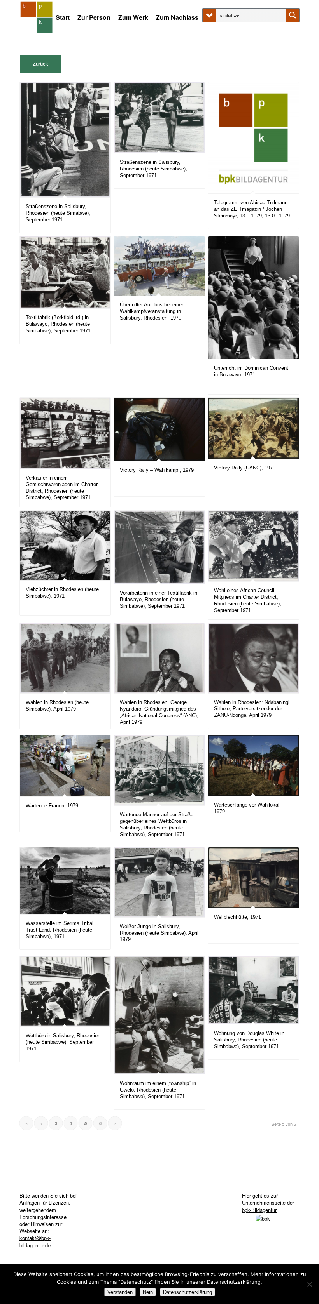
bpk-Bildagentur (259, 1210)
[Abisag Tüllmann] (36, 17)
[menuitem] (63, 17)
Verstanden (120, 1292)
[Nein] (309, 1284)
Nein (148, 1292)
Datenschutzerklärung (187, 1292)
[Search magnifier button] (292, 15)
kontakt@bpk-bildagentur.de (35, 1241)
